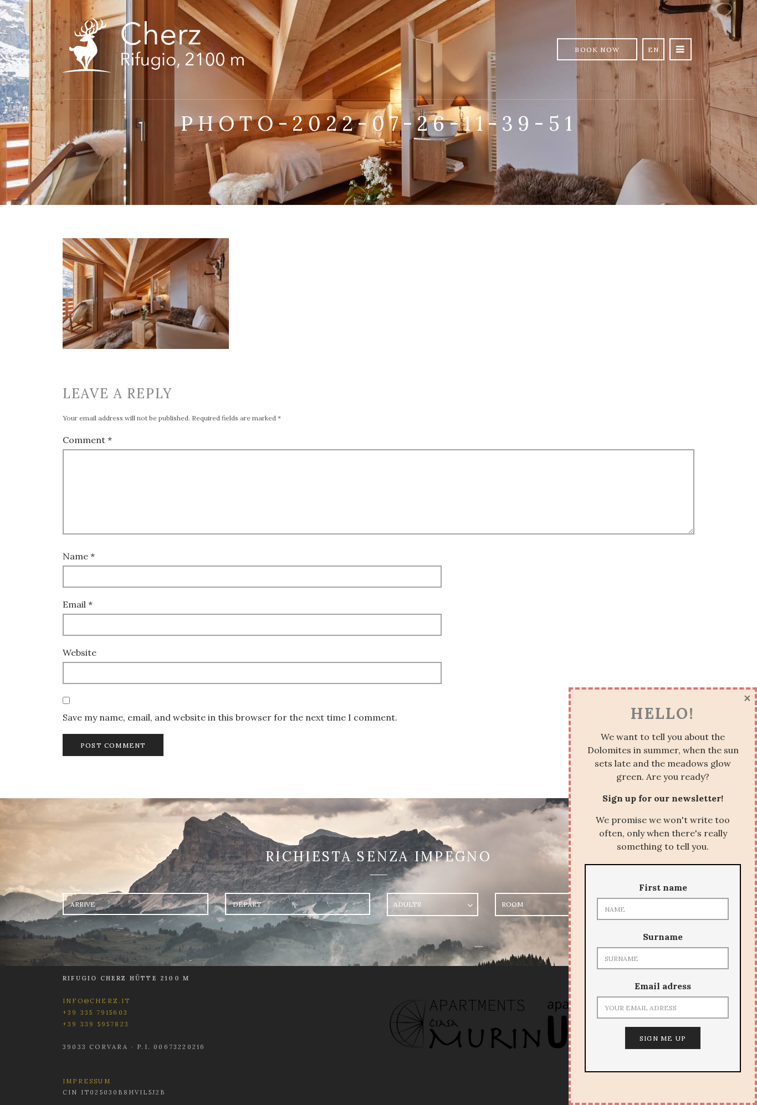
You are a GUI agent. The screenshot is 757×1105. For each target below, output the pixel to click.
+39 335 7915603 (95, 1012)
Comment (87, 439)
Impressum (87, 1081)
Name (79, 556)
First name (663, 887)
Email (78, 604)
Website (79, 652)
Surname (663, 936)
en (653, 49)
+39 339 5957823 (96, 1024)
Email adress (663, 985)
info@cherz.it (97, 1001)
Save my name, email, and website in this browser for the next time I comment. (230, 717)
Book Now (597, 49)
